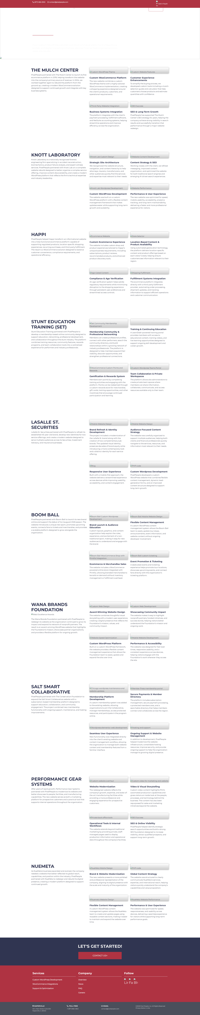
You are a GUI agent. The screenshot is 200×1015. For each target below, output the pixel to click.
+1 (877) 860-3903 (72, 1009)
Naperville (39, 1006)
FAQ (80, 988)
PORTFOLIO (125, 9)
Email (105, 1006)
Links (148, 1008)
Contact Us (100, 955)
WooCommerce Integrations (45, 984)
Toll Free (73, 1006)
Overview (82, 980)
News (80, 984)
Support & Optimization (43, 988)
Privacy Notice (140, 1008)
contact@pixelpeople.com (58, 2)
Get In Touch (163, 4)
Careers (81, 993)
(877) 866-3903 (39, 2)
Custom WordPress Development (47, 980)
